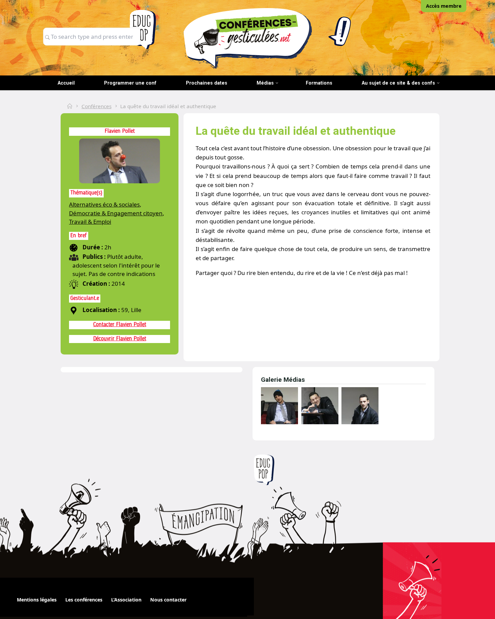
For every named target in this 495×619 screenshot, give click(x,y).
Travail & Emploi (90, 221)
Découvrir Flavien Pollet (119, 339)
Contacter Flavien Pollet (119, 325)
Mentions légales (37, 599)
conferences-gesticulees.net (247, 38)
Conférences (96, 106)
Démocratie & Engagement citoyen (116, 213)
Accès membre (444, 6)
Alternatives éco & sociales (104, 204)
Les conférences (83, 599)
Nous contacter (168, 599)
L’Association (126, 599)
